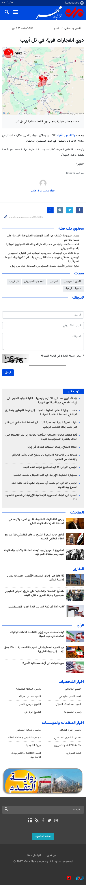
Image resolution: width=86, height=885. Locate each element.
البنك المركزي (74, 753)
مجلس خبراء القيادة (71, 730)
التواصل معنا (34, 855)
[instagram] (56, 821)
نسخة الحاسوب (43, 836)
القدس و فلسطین (73, 28)
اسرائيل (54, 281)
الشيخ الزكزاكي (32, 712)
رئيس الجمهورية (73, 712)
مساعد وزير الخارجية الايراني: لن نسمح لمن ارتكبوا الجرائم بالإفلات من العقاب (44, 457)
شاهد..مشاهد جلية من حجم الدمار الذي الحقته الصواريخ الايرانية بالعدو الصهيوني (42, 246)
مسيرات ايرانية (73, 288)
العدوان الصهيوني (34, 281)
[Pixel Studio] (66, 878)
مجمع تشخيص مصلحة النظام (24, 737)
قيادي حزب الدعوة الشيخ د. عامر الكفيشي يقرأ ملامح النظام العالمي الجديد (34, 537)
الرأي (80, 625)
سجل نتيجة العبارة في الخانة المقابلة (62, 356)
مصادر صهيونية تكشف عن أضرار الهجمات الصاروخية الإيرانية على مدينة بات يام (43, 238)
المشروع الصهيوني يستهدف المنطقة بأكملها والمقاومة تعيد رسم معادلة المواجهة (34, 552)
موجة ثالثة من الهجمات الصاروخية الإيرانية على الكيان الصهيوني (43, 253)
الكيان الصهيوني (73, 281)
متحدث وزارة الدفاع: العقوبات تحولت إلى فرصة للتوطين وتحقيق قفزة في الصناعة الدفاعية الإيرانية (41, 412)
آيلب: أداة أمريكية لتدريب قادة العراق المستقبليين (36, 607)
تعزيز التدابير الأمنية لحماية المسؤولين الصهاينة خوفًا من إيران (44, 266)
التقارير (78, 569)
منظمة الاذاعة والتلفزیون (68, 745)
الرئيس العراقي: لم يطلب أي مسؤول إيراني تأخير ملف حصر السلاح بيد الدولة (44, 485)
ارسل (8, 372)
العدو (56, 28)
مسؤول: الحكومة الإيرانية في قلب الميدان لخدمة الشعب (45, 475)
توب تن (73, 391)
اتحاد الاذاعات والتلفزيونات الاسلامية (26, 755)
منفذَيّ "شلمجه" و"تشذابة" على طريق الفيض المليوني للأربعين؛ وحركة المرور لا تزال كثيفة (34, 593)
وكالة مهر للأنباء (66, 135)
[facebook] (43, 821)
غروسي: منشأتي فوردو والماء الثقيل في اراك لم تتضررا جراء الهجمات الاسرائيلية (41, 259)
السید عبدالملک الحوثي (69, 704)
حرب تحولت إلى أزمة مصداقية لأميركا (43, 663)
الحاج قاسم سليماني (70, 696)
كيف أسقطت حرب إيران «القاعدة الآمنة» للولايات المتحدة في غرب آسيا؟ (37, 634)
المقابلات (77, 512)
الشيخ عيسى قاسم (30, 704)
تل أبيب (14, 281)
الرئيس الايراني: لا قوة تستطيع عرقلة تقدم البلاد (50, 467)
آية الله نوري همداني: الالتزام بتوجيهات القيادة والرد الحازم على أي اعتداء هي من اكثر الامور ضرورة (42, 400)
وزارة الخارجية (33, 745)
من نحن (51, 855)
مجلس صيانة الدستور (29, 730)
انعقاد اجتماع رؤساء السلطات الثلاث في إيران (52, 447)
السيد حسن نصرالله (30, 696)
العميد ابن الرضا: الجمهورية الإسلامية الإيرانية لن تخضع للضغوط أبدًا (41, 497)
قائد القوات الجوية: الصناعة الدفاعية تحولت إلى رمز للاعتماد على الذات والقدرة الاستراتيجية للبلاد (41, 437)
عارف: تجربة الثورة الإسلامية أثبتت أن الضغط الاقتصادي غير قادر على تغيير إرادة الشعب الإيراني (41, 424)
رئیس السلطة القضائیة (28, 689)
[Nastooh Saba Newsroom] (77, 878)
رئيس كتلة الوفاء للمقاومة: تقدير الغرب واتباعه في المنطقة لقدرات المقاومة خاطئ (36, 521)
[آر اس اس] (36, 821)
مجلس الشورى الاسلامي (68, 737)
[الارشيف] (30, 821)
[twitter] (49, 821)
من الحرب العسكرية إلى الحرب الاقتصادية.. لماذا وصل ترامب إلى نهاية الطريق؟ (34, 649)
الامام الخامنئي (73, 689)
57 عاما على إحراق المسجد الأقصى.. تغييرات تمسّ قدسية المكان (35, 578)
